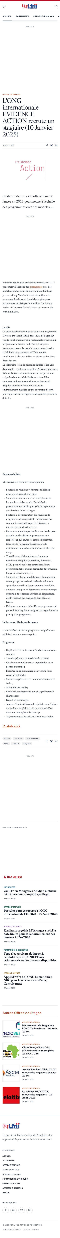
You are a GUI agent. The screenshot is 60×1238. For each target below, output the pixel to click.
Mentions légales (11, 1229)
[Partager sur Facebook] (47, 145)
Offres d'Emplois (43, 16)
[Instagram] (29, 1210)
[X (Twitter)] (21, 1210)
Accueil (7, 16)
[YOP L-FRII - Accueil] (30, 6)
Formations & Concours (15, 1179)
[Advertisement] (30, 55)
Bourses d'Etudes (11, 1174)
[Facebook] (5, 1210)
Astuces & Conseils (12, 1188)
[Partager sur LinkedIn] (56, 145)
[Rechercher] (54, 6)
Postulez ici (11, 726)
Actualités (22, 16)
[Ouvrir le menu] (5, 6)
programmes (36, 287)
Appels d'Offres (10, 1170)
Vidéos (5, 1193)
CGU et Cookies (31, 1229)
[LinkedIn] (13, 1210)
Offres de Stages (11, 1183)
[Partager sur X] (51, 145)
